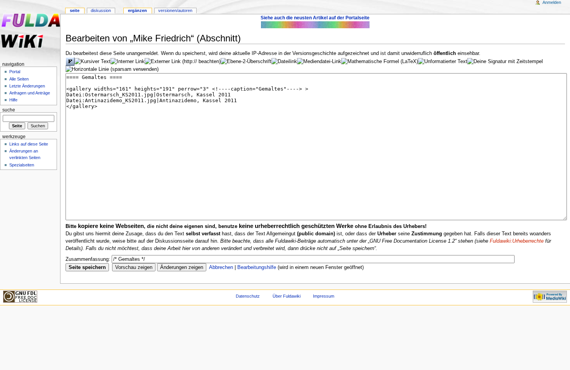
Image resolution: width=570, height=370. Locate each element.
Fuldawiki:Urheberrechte (517, 241)
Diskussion (101, 10)
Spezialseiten (21, 165)
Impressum (323, 296)
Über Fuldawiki (287, 296)
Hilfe (13, 100)
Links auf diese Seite (28, 144)
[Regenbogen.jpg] (315, 24)
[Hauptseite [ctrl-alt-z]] (30, 30)
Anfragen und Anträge (29, 93)
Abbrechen (221, 267)
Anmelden (551, 2)
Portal (14, 71)
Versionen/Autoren (175, 10)
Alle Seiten (19, 79)
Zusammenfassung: (88, 259)
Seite (74, 10)
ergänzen (137, 10)
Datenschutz (248, 296)
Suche (8, 110)
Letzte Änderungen (27, 86)
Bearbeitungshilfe (256, 267)
